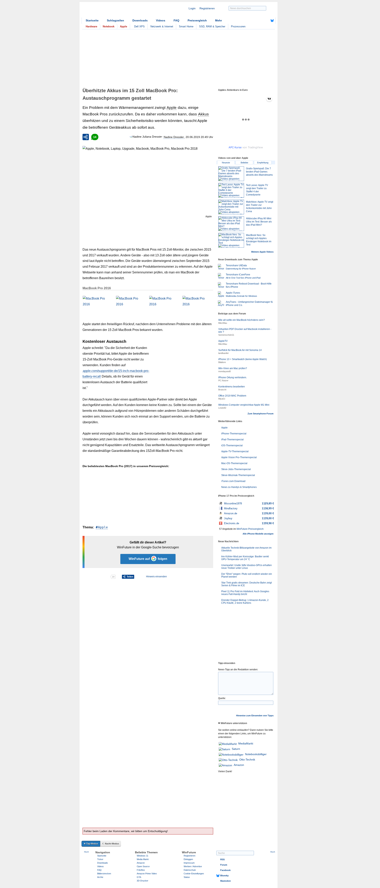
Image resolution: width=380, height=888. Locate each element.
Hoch (86, 852)
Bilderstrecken (104, 873)
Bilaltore (222, 362)
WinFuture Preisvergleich (250, 529)
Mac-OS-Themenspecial (234, 463)
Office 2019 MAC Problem (232, 395)
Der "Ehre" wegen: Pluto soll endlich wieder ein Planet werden (246, 575)
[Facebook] (266, 20)
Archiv (100, 877)
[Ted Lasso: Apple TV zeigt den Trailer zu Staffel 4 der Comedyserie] (231, 190)
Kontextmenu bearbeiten (231, 386)
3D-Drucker (142, 880)
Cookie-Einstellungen (194, 873)
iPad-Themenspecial (232, 439)
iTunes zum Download (233, 481)
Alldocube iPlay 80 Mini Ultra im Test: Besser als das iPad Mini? (259, 221)
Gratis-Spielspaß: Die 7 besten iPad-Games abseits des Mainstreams (259, 171)
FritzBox (141, 870)
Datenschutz (190, 870)
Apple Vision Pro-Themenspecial (239, 457)
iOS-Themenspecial (232, 445)
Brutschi (222, 389)
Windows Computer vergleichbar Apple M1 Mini (243, 404)
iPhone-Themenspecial (233, 433)
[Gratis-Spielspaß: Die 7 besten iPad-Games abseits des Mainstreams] (231, 174)
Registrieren (207, 8)
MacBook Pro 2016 (97, 288)
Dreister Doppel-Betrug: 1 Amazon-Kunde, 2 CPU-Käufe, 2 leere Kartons (245, 601)
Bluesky (224, 875)
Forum (223, 865)
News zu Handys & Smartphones (239, 487)
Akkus (203, 114)
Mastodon (225, 881)
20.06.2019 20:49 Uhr (199, 137)
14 (94, 137)
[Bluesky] (272, 20)
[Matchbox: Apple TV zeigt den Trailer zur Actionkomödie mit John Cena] (231, 207)
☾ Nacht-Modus (110, 843)
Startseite (92, 20)
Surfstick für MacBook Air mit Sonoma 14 (240, 350)
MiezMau (222, 323)
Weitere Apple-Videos (262, 252)
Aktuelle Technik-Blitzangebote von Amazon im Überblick (246, 549)
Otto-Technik (247, 759)
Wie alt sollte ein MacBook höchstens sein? (241, 320)
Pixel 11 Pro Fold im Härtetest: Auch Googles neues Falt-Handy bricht (245, 593)
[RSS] (259, 20)
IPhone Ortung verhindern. (232, 377)
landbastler (223, 353)
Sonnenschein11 (226, 335)
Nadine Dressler (174, 137)
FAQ (176, 20)
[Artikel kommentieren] (96, 577)
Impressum (189, 863)
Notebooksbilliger (256, 754)
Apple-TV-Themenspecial (235, 451)
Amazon (239, 764)
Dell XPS (139, 26)
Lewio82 (222, 408)
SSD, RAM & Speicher (212, 26)
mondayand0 (224, 371)
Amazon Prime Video (147, 873)
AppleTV (223, 341)
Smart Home (186, 26)
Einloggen (188, 859)
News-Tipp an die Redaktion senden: (238, 669)
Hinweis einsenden (156, 576)
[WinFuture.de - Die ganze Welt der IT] (115, 10)
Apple (172, 107)
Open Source (143, 866)
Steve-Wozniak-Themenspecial (238, 475)
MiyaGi (221, 399)
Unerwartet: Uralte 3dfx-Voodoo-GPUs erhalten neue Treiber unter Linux (246, 566)
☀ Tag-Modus (91, 843)
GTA (139, 877)
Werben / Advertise (193, 866)
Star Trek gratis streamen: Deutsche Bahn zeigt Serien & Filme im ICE (246, 584)
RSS (222, 859)
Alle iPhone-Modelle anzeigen (258, 534)
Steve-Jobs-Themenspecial (236, 469)
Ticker (100, 859)
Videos (160, 20)
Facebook (225, 870)
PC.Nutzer (223, 380)
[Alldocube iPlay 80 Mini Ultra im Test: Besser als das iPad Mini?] (231, 223)
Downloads (140, 20)
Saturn (236, 748)
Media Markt (143, 859)
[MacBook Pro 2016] (98, 304)
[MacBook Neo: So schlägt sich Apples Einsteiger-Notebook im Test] (231, 240)
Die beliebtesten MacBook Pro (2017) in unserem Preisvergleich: (126, 466)
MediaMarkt (245, 743)
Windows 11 (142, 855)
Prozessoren (238, 26)
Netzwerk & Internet (161, 26)
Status (187, 877)
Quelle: (222, 698)
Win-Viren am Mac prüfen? (232, 368)
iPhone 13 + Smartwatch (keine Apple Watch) (242, 359)
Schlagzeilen (115, 20)
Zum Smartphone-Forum (261, 413)
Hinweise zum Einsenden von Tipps (255, 715)
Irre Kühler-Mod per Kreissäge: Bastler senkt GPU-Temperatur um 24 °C (245, 558)
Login (192, 8)
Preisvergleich (197, 20)
